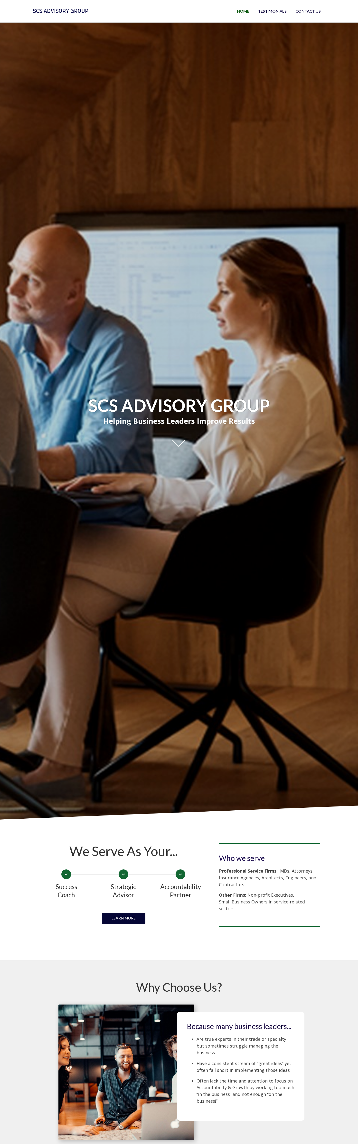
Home (243, 11)
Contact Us (308, 11)
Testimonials (272, 11)
